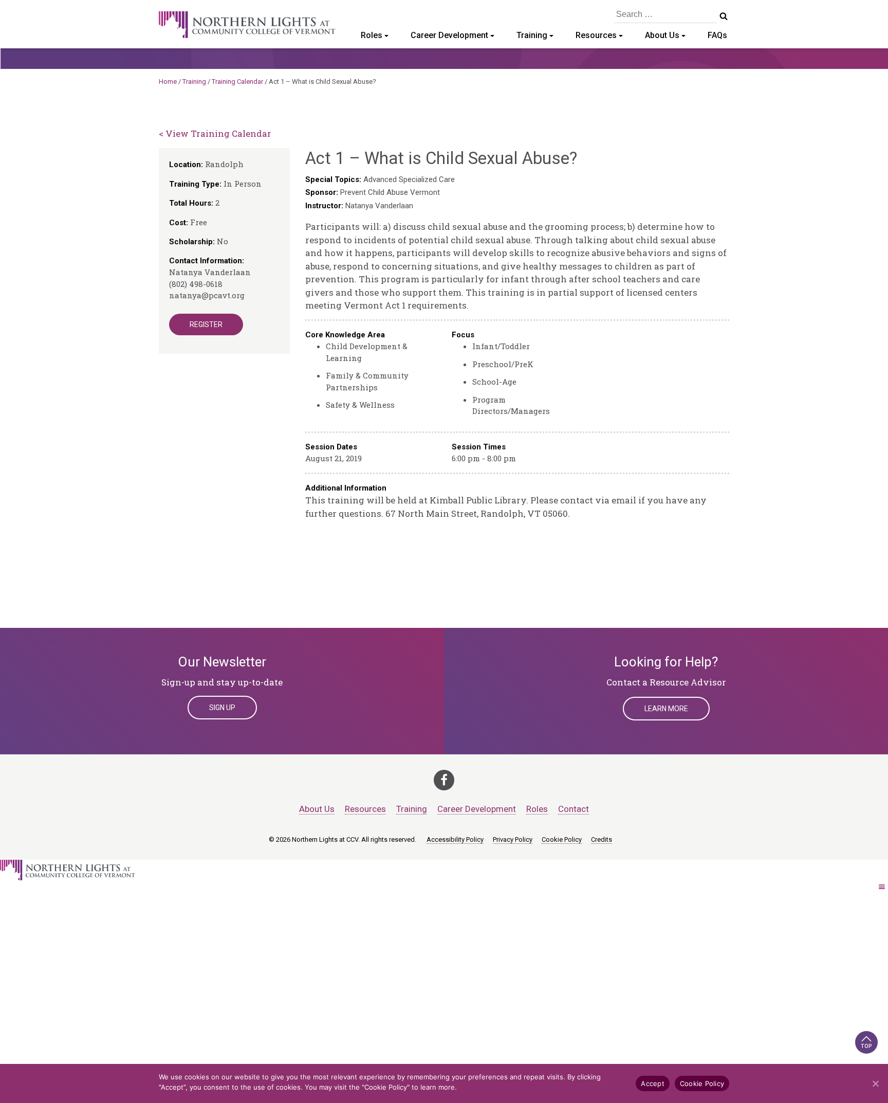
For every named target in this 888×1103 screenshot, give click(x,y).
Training (531, 35)
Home (168, 81)
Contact (573, 809)
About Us (662, 35)
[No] (875, 1083)
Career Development (449, 35)
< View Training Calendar (215, 133)
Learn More (666, 708)
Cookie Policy (562, 839)
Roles (371, 35)
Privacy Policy (512, 839)
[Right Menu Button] (882, 887)
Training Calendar (237, 81)
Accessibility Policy (455, 839)
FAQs (717, 35)
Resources (596, 35)
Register (206, 324)
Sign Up (222, 707)
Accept (652, 1083)
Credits (601, 839)
